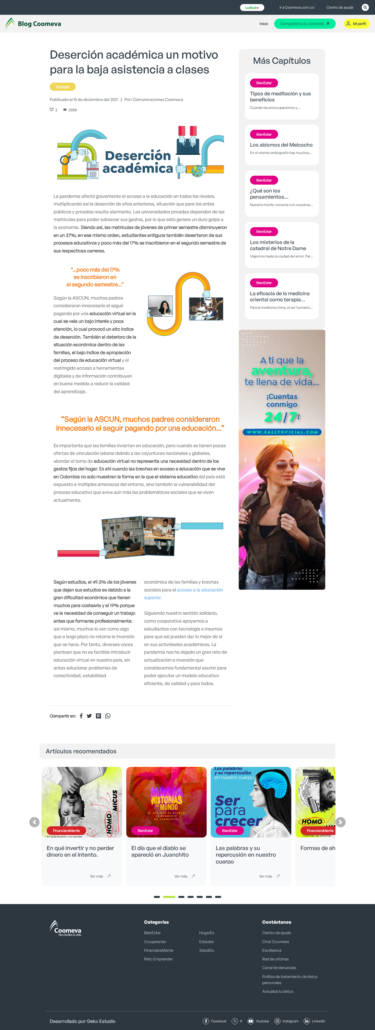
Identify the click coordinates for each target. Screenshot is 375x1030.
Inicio (264, 23)
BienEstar (152, 932)
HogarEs (206, 932)
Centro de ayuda (340, 7)
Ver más (96, 876)
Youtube (262, 1021)
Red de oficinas (275, 959)
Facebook (219, 1021)
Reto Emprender (158, 959)
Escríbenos (272, 950)
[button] (245, 460)
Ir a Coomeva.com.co (297, 7)
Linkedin (318, 1021)
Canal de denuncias (279, 967)
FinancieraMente (158, 950)
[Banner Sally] (282, 460)
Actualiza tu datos (277, 991)
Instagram (290, 1021)
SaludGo (206, 950)
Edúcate (62, 87)
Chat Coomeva (275, 941)
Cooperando (155, 941)
